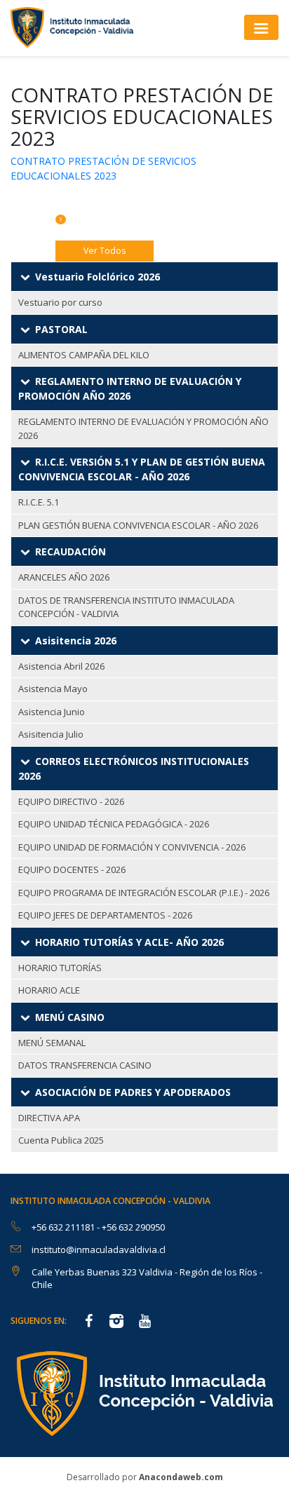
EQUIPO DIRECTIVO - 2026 (71, 801)
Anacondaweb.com (181, 1477)
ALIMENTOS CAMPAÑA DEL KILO (83, 354)
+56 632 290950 (133, 1227)
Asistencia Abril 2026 (61, 666)
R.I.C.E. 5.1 (38, 502)
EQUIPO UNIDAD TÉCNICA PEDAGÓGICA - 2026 (113, 824)
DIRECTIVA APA (49, 1117)
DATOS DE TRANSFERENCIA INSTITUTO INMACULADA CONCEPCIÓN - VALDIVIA (126, 607)
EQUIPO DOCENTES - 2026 (72, 869)
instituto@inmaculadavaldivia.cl (99, 1249)
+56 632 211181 (64, 1227)
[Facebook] (88, 1322)
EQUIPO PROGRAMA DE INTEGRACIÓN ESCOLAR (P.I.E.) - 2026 (143, 892)
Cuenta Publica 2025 (61, 1140)
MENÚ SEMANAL (52, 1042)
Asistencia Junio (51, 711)
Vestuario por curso (60, 302)
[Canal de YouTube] (144, 1322)
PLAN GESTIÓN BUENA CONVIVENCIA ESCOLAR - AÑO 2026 (138, 525)
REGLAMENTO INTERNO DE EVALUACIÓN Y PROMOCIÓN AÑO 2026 (143, 428)
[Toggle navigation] (261, 27)
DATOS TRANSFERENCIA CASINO (85, 1065)
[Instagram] (116, 1322)
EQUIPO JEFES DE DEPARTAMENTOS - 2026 (105, 915)
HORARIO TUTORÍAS (60, 967)
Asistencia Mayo (53, 688)
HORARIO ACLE (49, 990)
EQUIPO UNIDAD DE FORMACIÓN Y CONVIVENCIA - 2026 (132, 847)
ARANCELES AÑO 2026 (63, 577)
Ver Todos (104, 251)
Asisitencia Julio (50, 734)
